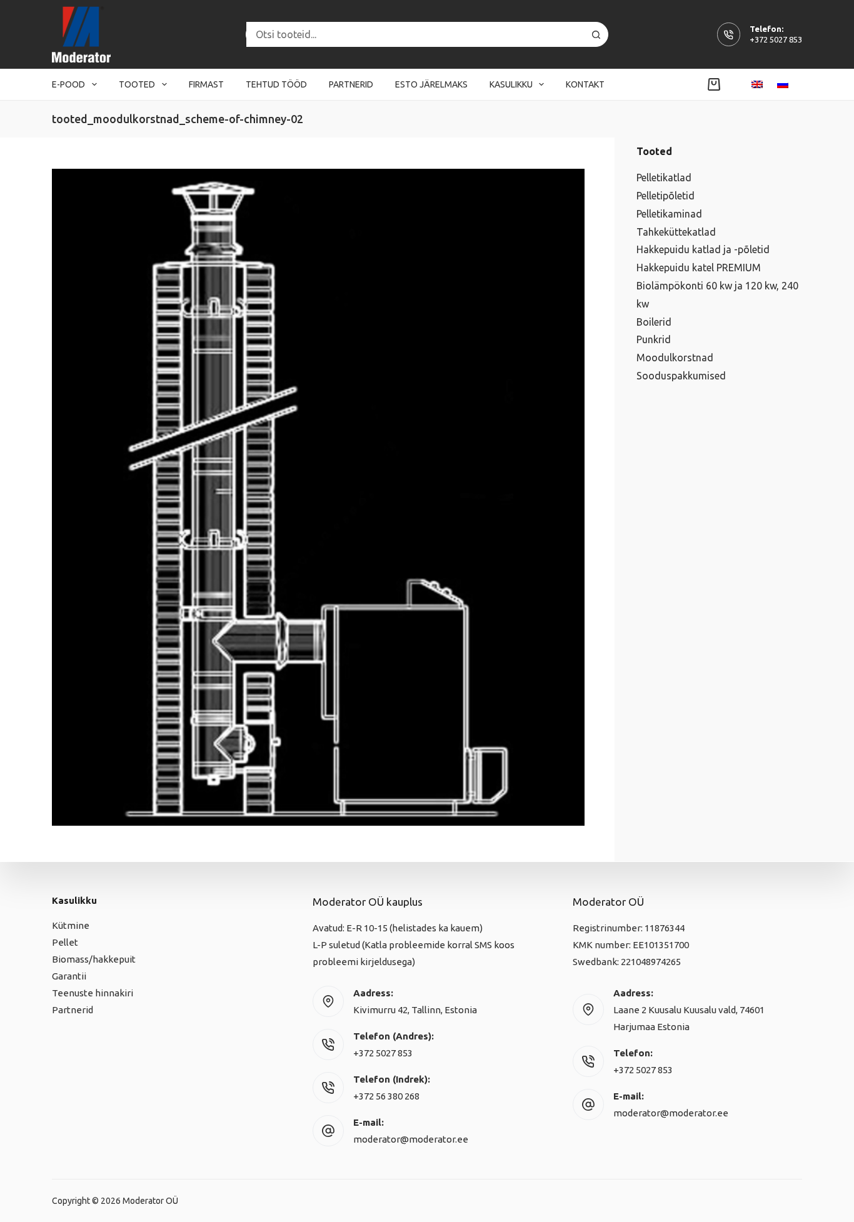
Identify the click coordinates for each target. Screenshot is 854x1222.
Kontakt (585, 84)
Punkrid (653, 339)
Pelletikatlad (663, 177)
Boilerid (653, 322)
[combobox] (415, 34)
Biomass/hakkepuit (94, 959)
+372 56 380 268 (386, 1096)
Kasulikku (511, 84)
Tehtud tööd (276, 84)
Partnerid (351, 84)
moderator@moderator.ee (410, 1139)
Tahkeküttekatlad (676, 232)
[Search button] (596, 34)
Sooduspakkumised (681, 375)
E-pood (68, 84)
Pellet (65, 942)
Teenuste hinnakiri (92, 993)
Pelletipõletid (665, 195)
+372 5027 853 (776, 39)
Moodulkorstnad (674, 357)
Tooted (137, 84)
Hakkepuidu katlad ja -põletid (703, 249)
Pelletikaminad (669, 213)
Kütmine (70, 925)
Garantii (69, 976)
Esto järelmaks (431, 84)
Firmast (206, 84)
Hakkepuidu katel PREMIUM (698, 267)
